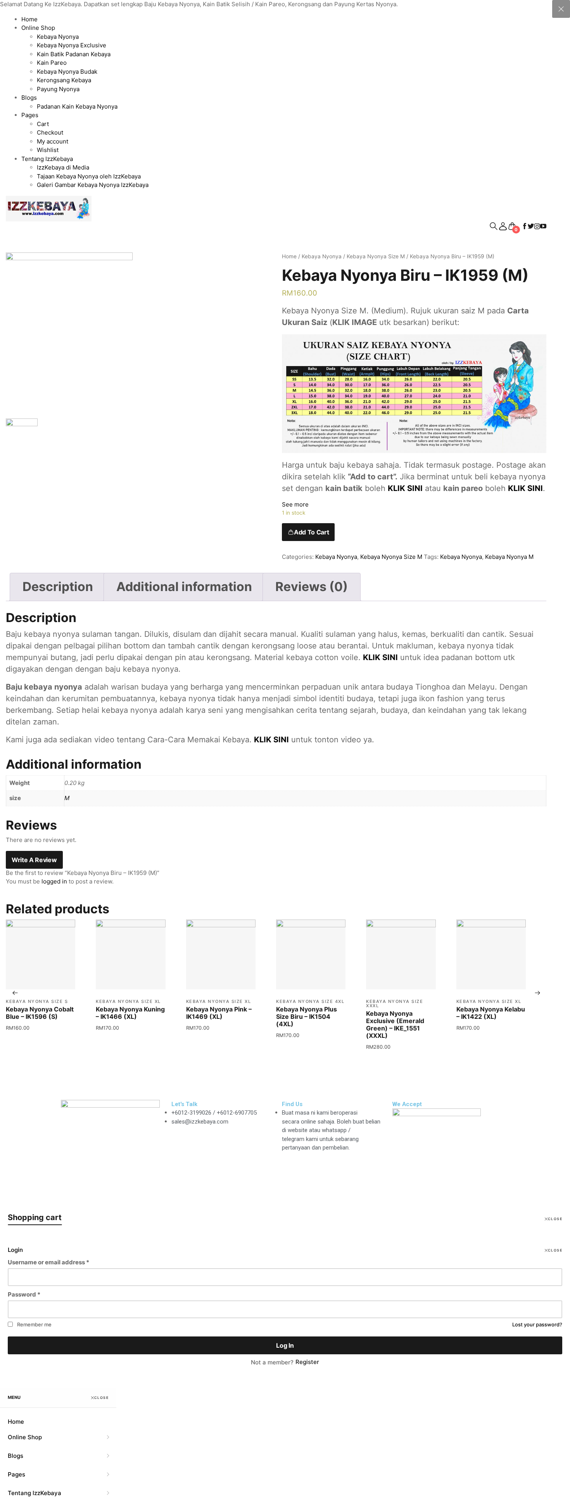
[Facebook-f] (70, 1143)
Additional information (184, 586)
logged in (54, 881)
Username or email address (48, 1262)
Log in (285, 1345)
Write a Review (34, 860)
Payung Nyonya (58, 89)
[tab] (58, 587)
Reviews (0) (311, 586)
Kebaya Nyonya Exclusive (71, 45)
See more (295, 504)
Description (57, 586)
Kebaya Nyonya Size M (376, 256)
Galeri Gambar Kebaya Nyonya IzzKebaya (93, 184)
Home (29, 19)
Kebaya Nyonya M (509, 556)
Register (307, 1362)
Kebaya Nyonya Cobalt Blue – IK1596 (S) (40, 1012)
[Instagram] (91, 1143)
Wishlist (48, 150)
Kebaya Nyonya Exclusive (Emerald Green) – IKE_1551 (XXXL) (395, 1025)
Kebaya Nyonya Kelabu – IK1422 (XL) (490, 1012)
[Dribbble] (133, 1143)
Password (24, 1294)
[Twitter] (112, 1143)
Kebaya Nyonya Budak (67, 71)
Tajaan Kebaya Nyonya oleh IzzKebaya (89, 176)
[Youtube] (70, 1165)
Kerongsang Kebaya (64, 80)
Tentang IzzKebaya (47, 159)
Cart (43, 124)
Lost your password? (537, 1324)
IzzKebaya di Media (63, 167)
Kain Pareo (52, 62)
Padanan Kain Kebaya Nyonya (77, 106)
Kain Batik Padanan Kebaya (74, 54)
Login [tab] (15, 1249)
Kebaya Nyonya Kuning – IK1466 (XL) (130, 1012)
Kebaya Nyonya (58, 36)
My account (52, 141)
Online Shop (38, 27)
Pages (29, 115)
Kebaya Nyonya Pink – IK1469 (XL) (219, 1012)
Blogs (29, 97)
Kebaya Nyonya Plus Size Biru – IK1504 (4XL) (306, 1016)
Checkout (50, 132)
